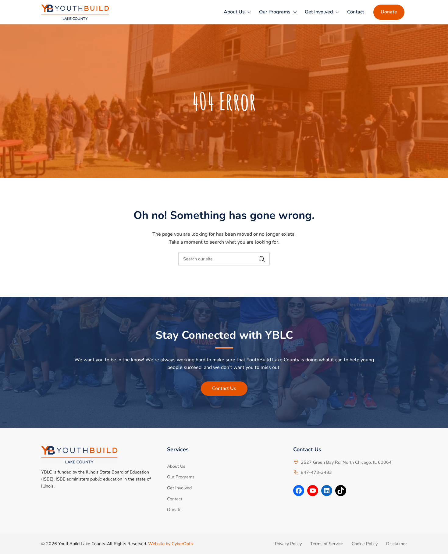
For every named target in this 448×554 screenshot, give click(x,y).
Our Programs (274, 12)
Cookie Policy (365, 544)
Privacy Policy (288, 544)
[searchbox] (224, 259)
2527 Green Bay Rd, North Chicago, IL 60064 (346, 462)
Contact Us (224, 388)
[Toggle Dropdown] (249, 12)
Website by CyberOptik (171, 544)
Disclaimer (396, 544)
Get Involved (319, 12)
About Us (234, 12)
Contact (355, 12)
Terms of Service (326, 544)
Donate (389, 12)
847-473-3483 (316, 472)
